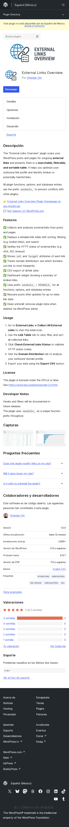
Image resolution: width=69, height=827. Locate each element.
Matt (7, 757)
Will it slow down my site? (18, 473)
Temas (40, 703)
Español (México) (21, 783)
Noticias (8, 703)
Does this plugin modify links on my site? (27, 463)
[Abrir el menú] (64, 5)
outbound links (51, 583)
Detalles (11, 101)
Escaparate (42, 697)
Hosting (7, 708)
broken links (43, 576)
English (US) (59, 569)
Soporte (11, 134)
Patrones (41, 714)
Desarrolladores (12, 736)
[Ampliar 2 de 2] (61, 434)
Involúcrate (42, 724)
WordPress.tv (12, 741)
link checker (36, 583)
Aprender (8, 724)
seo (63, 583)
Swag (41, 741)
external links (58, 576)
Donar (41, 736)
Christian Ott (34, 77)
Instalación (13, 118)
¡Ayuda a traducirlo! (34, 25)
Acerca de (9, 697)
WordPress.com (14, 752)
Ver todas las (58, 646)
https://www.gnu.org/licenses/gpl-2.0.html (33, 384)
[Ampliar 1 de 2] (28, 434)
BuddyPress (12, 769)
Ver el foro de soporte (16, 677)
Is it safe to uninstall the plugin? (21, 483)
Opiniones (12, 110)
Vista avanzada (12, 592)
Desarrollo (12, 126)
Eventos (41, 730)
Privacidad (9, 714)
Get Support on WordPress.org (25, 211)
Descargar (11, 89)
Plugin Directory (11, 14)
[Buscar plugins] (37, 36)
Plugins (40, 708)
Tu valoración (11, 646)
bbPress (9, 763)
